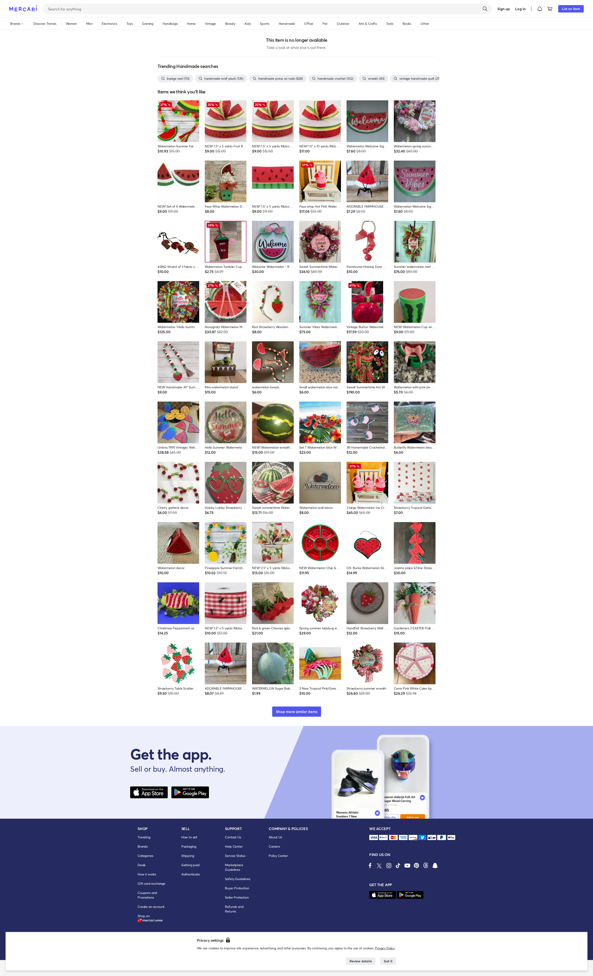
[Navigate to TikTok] (398, 865)
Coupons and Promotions (147, 895)
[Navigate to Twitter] (379, 865)
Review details (361, 961)
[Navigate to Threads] (425, 865)
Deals (141, 865)
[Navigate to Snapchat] (435, 865)
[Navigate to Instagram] (388, 865)
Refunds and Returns (234, 908)
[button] (539, 8)
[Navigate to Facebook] (370, 865)
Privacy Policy (385, 948)
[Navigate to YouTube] (407, 865)
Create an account (151, 906)
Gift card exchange (151, 883)
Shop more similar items (296, 711)
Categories (145, 855)
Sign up (503, 8)
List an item (571, 8)
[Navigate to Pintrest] (416, 865)
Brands (143, 846)
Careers (274, 846)
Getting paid (190, 865)
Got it (388, 961)
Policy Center (278, 855)
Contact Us (233, 837)
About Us (275, 837)
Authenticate (190, 874)
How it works (147, 874)
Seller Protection (237, 897)
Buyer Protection (237, 888)
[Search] (485, 8)
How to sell (189, 837)
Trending (144, 837)
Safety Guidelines (237, 879)
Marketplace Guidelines (234, 867)
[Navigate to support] (373, 837)
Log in (520, 8)
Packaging (188, 846)
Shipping (187, 855)
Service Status (235, 855)
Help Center (234, 846)
